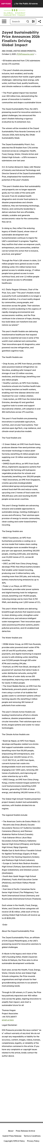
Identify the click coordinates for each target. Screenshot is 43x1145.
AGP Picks (6, 4)
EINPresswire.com (25, 54)
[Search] (28, 21)
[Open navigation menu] (4, 21)
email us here (8, 1020)
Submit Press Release (12, 1136)
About (10, 1131)
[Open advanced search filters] (33, 21)
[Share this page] (39, 21)
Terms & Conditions (32, 1136)
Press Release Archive (25, 1131)
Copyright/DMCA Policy (14, 1141)
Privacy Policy (33, 1141)
